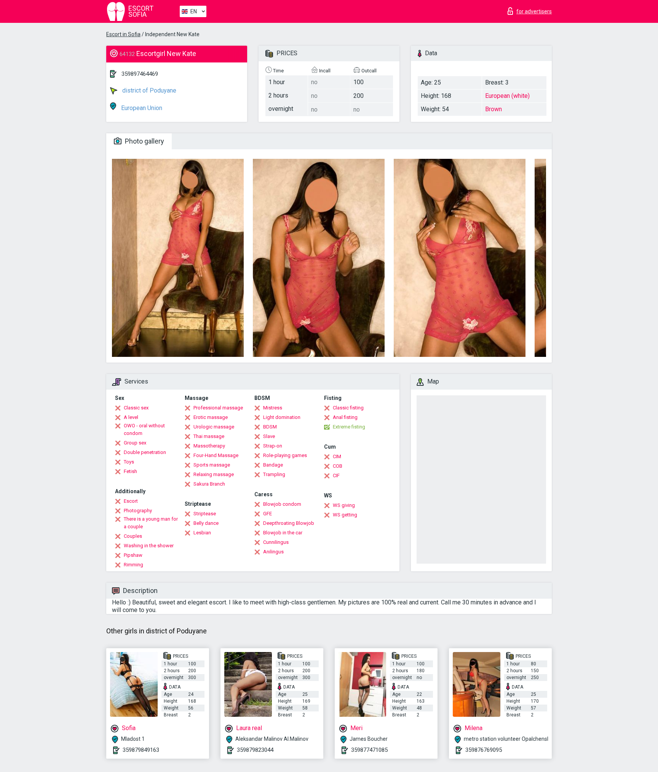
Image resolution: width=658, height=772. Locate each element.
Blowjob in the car (282, 532)
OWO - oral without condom (144, 429)
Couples (133, 536)
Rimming (133, 564)
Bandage (273, 465)
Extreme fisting (349, 427)
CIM (337, 456)
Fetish (130, 471)
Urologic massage (213, 427)
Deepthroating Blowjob (288, 523)
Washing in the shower (149, 545)
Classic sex (136, 408)
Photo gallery (143, 141)
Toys (129, 462)
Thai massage (208, 436)
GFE (267, 513)
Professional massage (218, 408)
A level (131, 417)
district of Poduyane (148, 90)
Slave (269, 436)
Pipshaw (133, 555)
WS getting (345, 515)
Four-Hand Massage (215, 455)
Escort (131, 501)
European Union (141, 108)
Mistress (272, 408)
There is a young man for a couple (151, 522)
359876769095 (483, 749)
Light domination (281, 417)
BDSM (270, 427)
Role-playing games (285, 455)
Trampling (274, 474)
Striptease (204, 513)
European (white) (507, 95)
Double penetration (145, 452)
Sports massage (211, 465)
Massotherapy (209, 446)
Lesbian (202, 532)
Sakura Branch (209, 484)
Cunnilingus (276, 542)
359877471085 (369, 749)
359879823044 (255, 749)
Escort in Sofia (123, 34)
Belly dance (206, 523)
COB (337, 466)
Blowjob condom (282, 504)
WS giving (344, 505)
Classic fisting (348, 408)
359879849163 (141, 749)
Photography (138, 510)
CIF (336, 475)
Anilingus (273, 552)
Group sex (135, 443)
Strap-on (272, 446)
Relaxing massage (213, 474)
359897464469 (139, 73)
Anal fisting (345, 417)
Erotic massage (210, 417)
